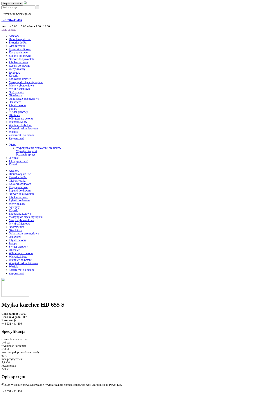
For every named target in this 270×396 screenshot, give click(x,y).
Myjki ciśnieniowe (19, 88)
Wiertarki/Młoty (18, 121)
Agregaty (14, 72)
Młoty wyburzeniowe (21, 85)
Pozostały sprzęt (25, 154)
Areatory (14, 35)
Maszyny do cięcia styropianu (26, 82)
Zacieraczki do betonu (22, 135)
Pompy (13, 108)
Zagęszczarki (16, 138)
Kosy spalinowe (18, 52)
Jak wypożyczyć (18, 161)
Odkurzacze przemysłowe (24, 98)
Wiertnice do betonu (20, 125)
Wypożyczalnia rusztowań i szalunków (38, 147)
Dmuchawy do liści (20, 39)
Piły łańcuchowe (18, 62)
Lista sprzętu (8, 29)
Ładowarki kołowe (20, 78)
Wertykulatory (17, 68)
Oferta (12, 144)
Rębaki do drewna (19, 65)
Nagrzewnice (16, 92)
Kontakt (13, 164)
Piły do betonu (17, 105)
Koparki (13, 75)
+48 (11, 20)
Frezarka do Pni (18, 42)
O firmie (14, 157)
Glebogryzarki (17, 45)
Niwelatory (15, 95)
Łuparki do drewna (20, 55)
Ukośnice (14, 115)
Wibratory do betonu (21, 118)
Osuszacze (15, 102)
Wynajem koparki (26, 151)
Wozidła (13, 131)
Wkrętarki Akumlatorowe (23, 128)
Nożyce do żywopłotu (22, 59)
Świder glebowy (18, 111)
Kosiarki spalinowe (20, 49)
